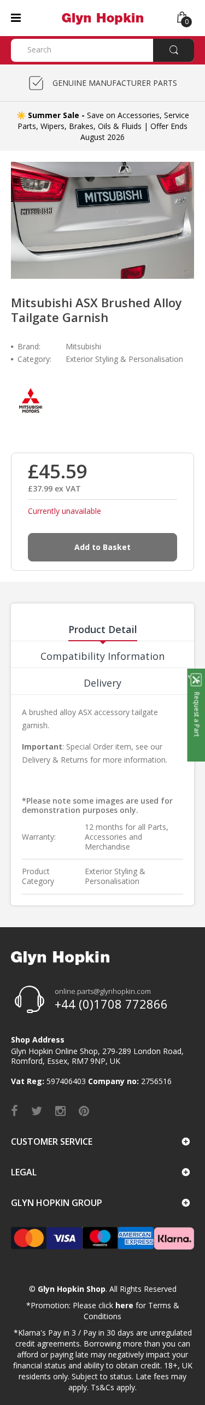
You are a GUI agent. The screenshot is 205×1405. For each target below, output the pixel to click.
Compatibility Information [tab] (102, 656)
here (124, 1305)
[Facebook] (14, 1110)
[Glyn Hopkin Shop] (102, 17)
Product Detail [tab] (102, 629)
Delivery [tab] (102, 682)
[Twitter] (36, 1110)
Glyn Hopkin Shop (72, 1289)
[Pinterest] (84, 1110)
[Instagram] (60, 1110)
